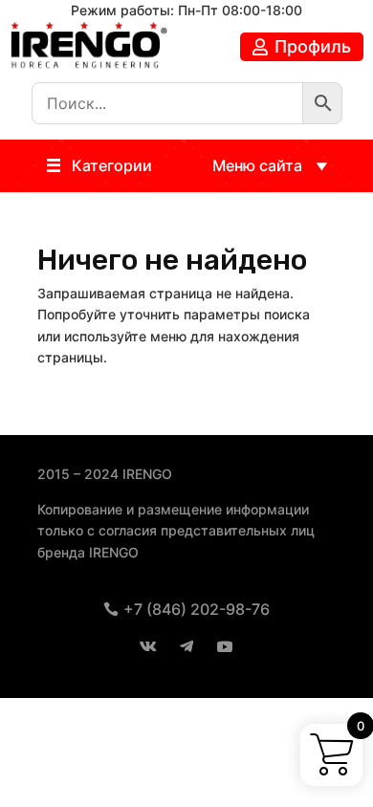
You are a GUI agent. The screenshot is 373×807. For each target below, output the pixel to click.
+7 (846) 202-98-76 (196, 609)
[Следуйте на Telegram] (186, 646)
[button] (112, 166)
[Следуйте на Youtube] (224, 646)
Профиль (312, 46)
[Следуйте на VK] (148, 646)
